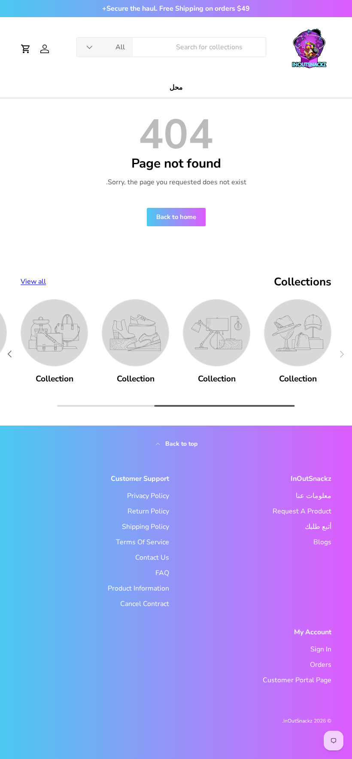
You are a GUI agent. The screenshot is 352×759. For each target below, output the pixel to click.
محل (176, 87)
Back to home (176, 217)
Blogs (322, 542)
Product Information (138, 588)
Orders (320, 664)
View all (33, 281)
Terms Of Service (142, 542)
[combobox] (171, 47)
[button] (25, 48)
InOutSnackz (298, 720)
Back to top (180, 444)
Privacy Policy (148, 496)
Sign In (320, 649)
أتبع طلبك (318, 526)
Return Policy (148, 511)
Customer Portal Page (297, 680)
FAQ (162, 573)
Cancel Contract (144, 604)
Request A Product (302, 511)
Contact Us (152, 557)
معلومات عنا (313, 496)
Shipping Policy (145, 526)
